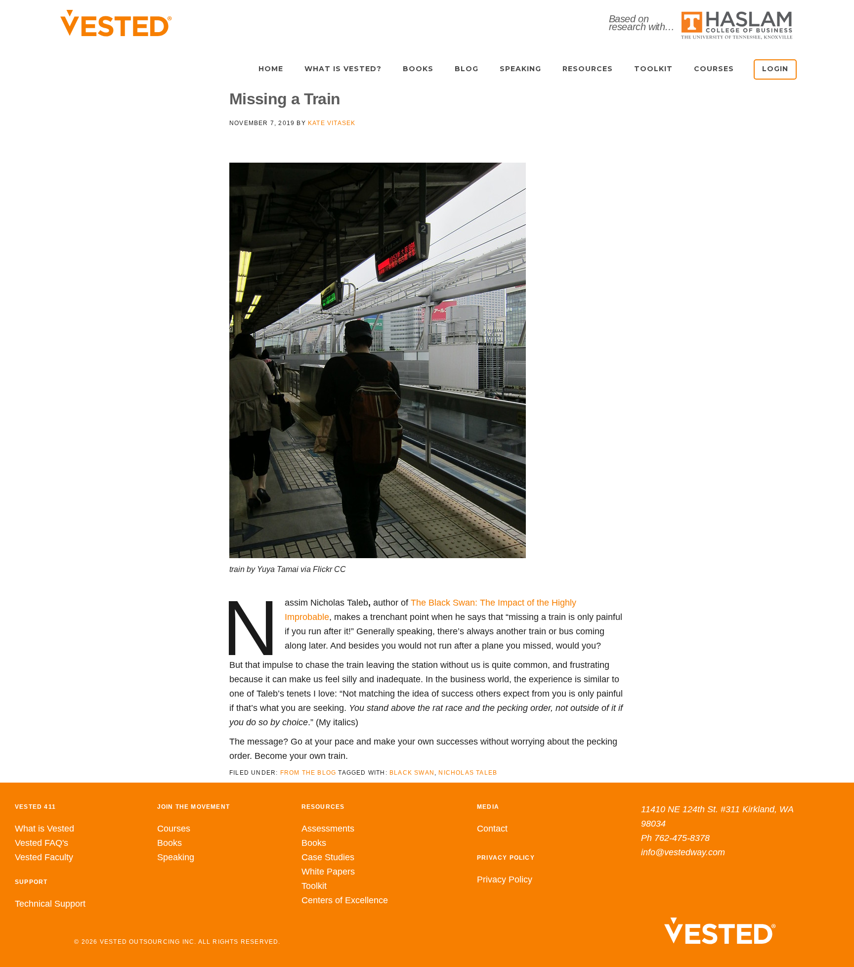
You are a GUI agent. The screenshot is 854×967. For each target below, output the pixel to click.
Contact (492, 829)
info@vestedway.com (683, 852)
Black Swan (411, 772)
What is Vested (44, 829)
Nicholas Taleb (467, 772)
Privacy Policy (504, 879)
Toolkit (314, 886)
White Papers (328, 872)
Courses (173, 829)
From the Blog (308, 772)
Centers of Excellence (344, 900)
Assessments (327, 829)
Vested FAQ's (41, 843)
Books (169, 843)
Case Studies (327, 857)
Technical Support (50, 904)
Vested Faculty (44, 857)
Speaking (175, 857)
